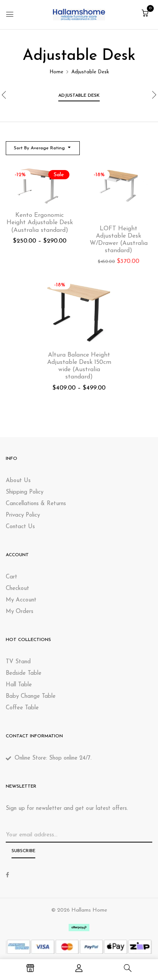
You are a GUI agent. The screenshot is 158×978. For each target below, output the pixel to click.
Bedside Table (23, 673)
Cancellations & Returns (36, 504)
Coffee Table (22, 708)
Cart (11, 577)
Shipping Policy (24, 492)
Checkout (17, 588)
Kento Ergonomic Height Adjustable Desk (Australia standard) (40, 222)
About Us (18, 481)
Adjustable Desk (79, 95)
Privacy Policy (23, 515)
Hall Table (19, 685)
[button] (145, 14)
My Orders (19, 612)
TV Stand (18, 662)
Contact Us (20, 527)
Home (56, 71)
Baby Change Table (31, 696)
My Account (21, 600)
